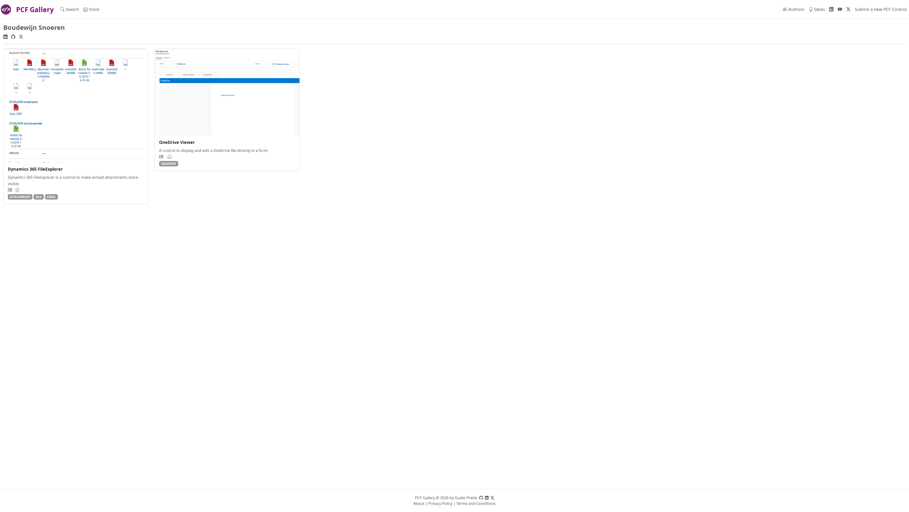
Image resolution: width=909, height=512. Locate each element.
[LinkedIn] (5, 36)
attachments (20, 197)
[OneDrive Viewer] (227, 92)
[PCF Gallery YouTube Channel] (840, 9)
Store (93, 9)
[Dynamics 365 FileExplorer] (76, 105)
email (51, 197)
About (418, 503)
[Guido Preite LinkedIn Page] (487, 497)
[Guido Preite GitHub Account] (481, 497)
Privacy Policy (440, 503)
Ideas (819, 9)
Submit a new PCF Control (881, 9)
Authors (795, 9)
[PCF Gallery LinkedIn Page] (831, 9)
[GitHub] (13, 36)
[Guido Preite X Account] (492, 497)
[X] (21, 36)
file (39, 197)
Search (71, 9)
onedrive (168, 163)
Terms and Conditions (476, 503)
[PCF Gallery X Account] (848, 9)
